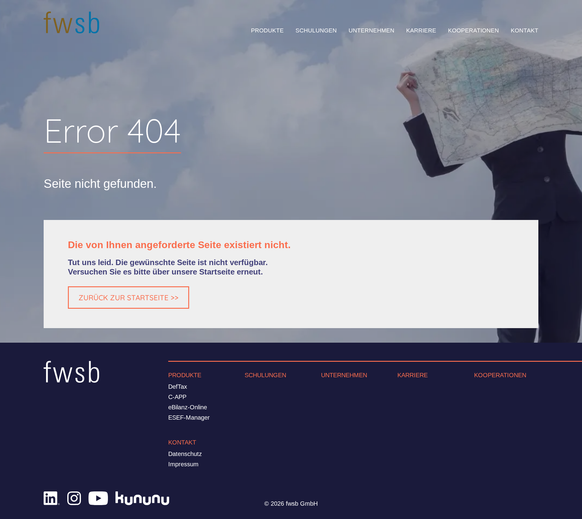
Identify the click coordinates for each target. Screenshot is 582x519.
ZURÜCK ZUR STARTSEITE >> (129, 297)
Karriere (412, 375)
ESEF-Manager (189, 417)
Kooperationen (500, 375)
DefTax (177, 386)
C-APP (177, 397)
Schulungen (265, 375)
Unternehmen (344, 375)
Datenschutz (185, 454)
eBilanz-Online (187, 407)
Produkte (184, 375)
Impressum (183, 464)
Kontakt (182, 442)
